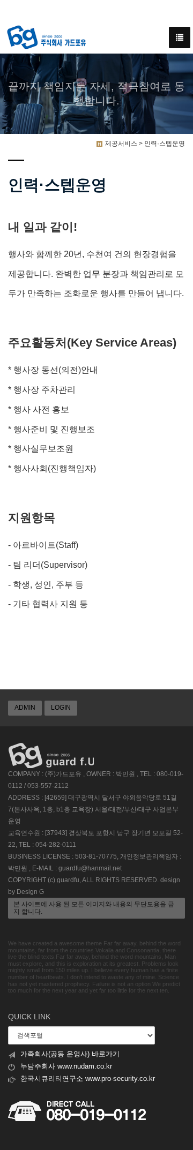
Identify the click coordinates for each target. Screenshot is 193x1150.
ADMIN (24, 707)
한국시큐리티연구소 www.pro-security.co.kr (87, 1079)
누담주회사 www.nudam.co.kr (66, 1066)
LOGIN (61, 707)
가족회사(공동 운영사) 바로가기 (70, 1054)
